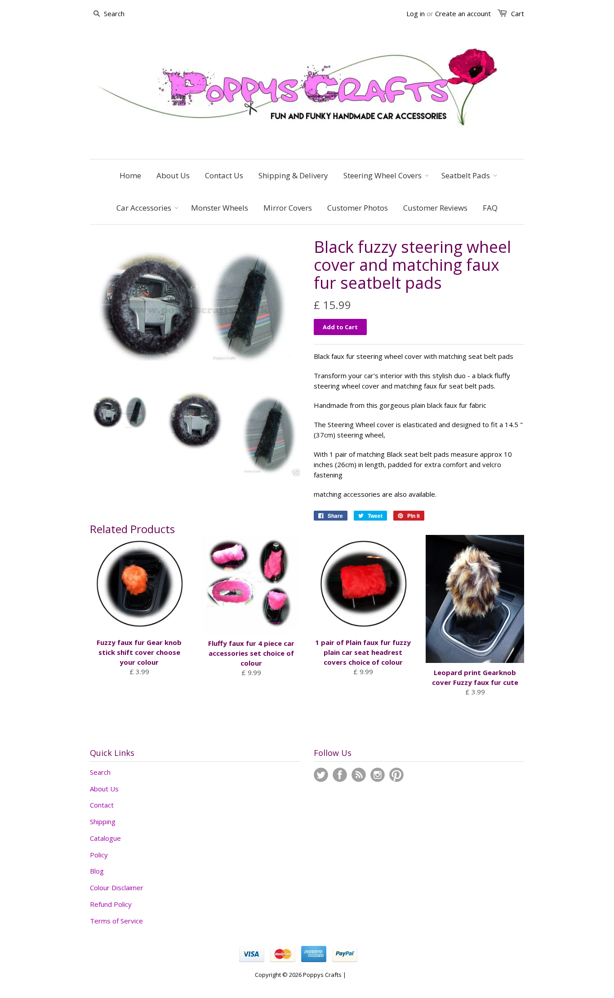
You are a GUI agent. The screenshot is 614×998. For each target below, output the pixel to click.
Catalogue (105, 838)
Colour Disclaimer (116, 887)
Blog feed (358, 775)
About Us (104, 788)
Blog (97, 870)
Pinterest (396, 775)
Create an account (463, 13)
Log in (415, 13)
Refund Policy (111, 904)
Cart (517, 13)
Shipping (103, 821)
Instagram (377, 775)
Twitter (321, 775)
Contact (102, 804)
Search (100, 772)
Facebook (340, 775)
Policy (99, 854)
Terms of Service (116, 920)
